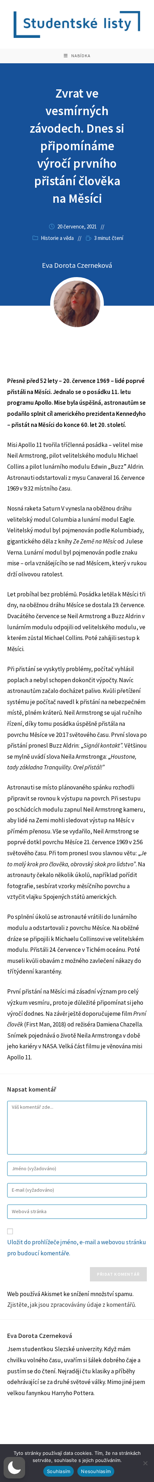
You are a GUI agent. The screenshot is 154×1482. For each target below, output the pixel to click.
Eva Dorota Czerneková (77, 265)
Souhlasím (58, 1471)
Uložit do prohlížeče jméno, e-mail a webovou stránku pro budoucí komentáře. (76, 1247)
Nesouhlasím (96, 1471)
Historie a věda (57, 238)
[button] (14, 1467)
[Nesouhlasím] (145, 1463)
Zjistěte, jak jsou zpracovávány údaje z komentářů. (71, 1305)
